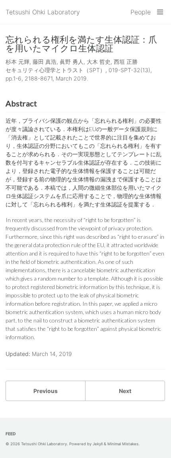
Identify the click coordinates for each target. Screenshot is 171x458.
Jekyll (98, 444)
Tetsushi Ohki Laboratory (43, 12)
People (140, 12)
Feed (11, 433)
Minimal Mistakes (122, 444)
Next (125, 390)
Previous (45, 390)
